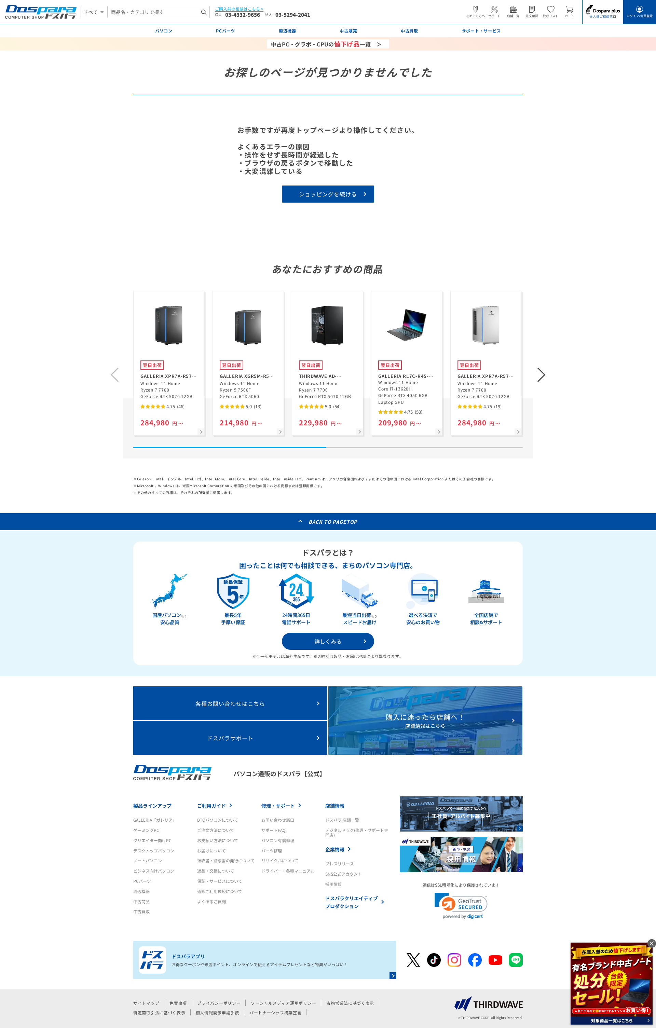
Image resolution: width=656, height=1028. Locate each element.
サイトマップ (146, 1003)
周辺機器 (141, 891)
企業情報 (334, 849)
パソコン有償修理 (277, 840)
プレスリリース (339, 863)
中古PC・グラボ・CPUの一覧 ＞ (326, 43)
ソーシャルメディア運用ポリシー (283, 1003)
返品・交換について (215, 871)
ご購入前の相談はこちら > (239, 9)
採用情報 (333, 884)
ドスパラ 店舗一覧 (342, 820)
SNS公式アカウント (343, 874)
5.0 (253, 406)
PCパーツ (142, 881)
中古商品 (141, 901)
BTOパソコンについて (217, 820)
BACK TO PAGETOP (333, 521)
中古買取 (141, 911)
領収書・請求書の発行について (226, 860)
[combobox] (158, 12)
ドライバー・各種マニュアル (288, 871)
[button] (541, 374)
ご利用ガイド (211, 805)
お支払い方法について (217, 840)
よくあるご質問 (211, 901)
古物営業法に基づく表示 (350, 1003)
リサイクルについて (279, 860)
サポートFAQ (273, 830)
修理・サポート (278, 805)
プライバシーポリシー (219, 1003)
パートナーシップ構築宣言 (275, 1012)
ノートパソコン (147, 860)
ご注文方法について (215, 830)
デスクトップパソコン (153, 850)
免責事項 (178, 1003)
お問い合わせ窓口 (277, 820)
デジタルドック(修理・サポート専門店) (356, 832)
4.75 (174, 406)
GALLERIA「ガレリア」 (155, 820)
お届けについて (211, 850)
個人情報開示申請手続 (217, 1012)
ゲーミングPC (146, 830)
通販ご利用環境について (219, 891)
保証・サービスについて (219, 881)
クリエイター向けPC (152, 840)
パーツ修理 (271, 850)
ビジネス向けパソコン (153, 871)
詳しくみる (328, 641)
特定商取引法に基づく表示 (159, 1012)
